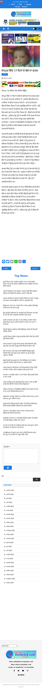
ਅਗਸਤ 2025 (10, 538)
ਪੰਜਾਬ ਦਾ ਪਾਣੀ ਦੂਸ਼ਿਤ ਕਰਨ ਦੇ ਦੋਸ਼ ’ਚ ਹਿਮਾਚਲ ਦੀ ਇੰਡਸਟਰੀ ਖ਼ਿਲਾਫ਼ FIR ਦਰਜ (18, 412)
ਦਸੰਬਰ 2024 (10, 570)
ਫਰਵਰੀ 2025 (10, 562)
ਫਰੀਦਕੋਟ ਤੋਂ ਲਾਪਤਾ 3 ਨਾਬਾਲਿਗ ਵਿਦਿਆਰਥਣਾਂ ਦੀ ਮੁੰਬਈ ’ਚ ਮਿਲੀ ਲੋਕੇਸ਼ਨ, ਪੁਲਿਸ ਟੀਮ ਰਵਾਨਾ (20, 419)
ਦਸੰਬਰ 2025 (10, 522)
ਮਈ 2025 (9, 550)
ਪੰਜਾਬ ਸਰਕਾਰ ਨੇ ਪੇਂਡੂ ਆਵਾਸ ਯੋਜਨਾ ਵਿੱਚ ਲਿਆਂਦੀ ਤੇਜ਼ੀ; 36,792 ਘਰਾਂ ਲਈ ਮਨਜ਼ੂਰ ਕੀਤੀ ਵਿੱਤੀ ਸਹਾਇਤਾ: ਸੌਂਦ (19, 345)
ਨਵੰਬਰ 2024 (10, 574)
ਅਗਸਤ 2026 (10, 490)
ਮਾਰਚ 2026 (9, 510)
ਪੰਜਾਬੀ (13, 4)
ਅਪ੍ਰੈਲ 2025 (10, 554)
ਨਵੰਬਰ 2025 (10, 526)
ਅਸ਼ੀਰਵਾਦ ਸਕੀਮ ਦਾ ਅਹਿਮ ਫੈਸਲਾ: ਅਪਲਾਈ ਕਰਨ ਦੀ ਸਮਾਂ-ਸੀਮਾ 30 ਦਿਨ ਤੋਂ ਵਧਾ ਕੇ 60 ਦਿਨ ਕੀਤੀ (7, 268)
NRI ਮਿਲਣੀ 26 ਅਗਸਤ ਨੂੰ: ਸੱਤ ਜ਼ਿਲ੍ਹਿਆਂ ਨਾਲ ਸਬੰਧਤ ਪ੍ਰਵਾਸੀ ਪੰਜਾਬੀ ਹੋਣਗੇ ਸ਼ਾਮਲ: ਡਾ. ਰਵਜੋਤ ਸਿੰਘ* (19, 361)
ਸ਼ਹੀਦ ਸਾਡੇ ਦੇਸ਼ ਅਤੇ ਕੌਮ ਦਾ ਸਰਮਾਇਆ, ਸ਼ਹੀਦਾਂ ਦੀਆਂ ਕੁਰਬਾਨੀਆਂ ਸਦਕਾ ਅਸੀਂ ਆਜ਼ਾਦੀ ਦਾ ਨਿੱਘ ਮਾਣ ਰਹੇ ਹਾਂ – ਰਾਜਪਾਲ (20, 322)
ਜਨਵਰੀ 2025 (10, 566)
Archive (24, 7)
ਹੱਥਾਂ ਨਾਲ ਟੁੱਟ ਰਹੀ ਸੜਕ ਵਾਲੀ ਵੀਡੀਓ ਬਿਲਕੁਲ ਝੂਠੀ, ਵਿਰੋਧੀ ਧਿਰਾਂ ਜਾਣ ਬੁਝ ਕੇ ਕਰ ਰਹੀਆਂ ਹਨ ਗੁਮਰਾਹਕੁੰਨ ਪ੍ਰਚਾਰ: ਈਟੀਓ (19, 353)
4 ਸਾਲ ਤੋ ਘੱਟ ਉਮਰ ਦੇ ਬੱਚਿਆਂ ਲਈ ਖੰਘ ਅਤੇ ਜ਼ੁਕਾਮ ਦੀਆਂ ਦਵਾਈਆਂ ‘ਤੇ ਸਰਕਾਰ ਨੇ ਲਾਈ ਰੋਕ (20, 426)
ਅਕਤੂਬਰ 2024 (10, 578)
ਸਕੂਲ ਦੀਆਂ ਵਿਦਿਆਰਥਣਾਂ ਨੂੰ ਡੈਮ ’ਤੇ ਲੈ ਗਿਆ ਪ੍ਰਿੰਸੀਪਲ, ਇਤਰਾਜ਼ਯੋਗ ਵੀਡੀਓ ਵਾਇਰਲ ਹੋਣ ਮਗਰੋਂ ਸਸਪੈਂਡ (20, 405)
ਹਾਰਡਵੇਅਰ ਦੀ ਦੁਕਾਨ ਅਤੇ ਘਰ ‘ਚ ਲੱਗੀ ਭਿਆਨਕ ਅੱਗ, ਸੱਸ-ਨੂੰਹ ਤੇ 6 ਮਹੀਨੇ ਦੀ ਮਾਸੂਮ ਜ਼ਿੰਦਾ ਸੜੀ (19, 434)
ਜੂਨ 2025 (9, 546)
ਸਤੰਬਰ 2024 (10, 583)
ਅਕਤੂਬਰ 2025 (10, 530)
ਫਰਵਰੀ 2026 (10, 514)
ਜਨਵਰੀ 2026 (10, 518)
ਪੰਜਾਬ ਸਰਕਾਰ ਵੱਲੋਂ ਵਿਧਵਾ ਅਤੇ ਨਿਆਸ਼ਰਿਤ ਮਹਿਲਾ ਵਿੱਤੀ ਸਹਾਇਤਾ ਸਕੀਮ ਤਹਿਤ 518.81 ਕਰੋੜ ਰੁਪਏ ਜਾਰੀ (20, 368)
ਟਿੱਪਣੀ (7, 447)
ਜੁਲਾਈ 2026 (9, 494)
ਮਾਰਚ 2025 (9, 558)
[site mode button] (35, 29)
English (28, 4)
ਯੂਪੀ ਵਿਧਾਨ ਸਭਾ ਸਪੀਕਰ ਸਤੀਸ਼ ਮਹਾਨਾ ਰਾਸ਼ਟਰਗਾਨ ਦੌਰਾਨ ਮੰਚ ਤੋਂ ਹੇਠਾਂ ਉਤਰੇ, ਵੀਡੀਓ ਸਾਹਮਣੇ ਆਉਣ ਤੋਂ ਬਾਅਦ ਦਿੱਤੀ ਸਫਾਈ (20, 284)
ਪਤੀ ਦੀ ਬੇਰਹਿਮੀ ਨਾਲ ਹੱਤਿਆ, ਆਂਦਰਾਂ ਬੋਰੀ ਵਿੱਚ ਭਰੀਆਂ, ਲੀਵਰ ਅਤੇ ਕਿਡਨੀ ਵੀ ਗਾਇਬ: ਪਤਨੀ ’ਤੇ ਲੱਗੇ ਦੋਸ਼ (20, 292)
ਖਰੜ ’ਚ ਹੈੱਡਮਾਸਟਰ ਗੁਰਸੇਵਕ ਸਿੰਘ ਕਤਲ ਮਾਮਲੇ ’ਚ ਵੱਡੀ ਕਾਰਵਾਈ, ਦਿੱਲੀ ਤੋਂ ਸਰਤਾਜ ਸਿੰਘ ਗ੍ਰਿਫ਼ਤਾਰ (20, 383)
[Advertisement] (21, 237)
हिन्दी (20, 4)
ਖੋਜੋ (3, 476)
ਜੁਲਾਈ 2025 (9, 542)
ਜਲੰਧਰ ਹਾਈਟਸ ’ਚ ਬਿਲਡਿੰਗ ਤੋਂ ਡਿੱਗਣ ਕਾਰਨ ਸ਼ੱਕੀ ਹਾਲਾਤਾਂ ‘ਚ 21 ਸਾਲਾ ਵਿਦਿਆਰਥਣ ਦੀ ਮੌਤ (20, 390)
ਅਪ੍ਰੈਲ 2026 (10, 506)
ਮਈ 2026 (9, 502)
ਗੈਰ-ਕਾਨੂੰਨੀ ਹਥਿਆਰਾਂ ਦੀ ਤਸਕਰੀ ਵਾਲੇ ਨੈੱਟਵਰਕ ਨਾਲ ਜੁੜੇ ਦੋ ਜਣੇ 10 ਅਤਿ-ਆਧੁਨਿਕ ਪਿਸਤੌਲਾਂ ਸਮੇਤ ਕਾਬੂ (20, 314)
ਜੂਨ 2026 (9, 498)
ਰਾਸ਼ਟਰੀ (5, 74)
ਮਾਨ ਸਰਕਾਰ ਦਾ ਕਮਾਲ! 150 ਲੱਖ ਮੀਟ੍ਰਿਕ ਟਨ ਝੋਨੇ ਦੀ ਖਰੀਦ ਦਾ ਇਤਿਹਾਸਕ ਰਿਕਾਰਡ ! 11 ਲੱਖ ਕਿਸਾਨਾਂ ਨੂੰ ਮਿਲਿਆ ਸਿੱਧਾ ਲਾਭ (36, 268)
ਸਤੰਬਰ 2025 (10, 534)
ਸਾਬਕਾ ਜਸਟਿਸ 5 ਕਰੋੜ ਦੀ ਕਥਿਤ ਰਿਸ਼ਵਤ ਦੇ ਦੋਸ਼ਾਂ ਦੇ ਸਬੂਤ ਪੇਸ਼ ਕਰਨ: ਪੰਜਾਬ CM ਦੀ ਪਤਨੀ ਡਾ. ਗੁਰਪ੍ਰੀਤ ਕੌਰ (21, 299)
